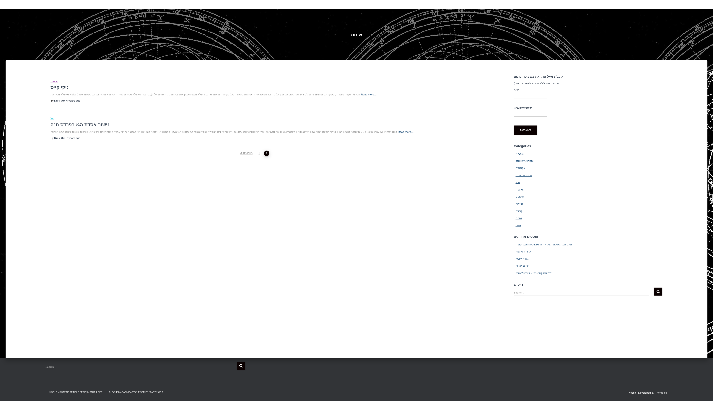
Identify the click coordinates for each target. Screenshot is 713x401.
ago (73, 100)
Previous (247, 153)
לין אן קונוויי (522, 265)
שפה (518, 225)
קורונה (519, 211)
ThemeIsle (661, 392)
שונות (519, 218)
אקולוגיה (520, 168)
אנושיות (54, 81)
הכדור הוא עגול (524, 251)
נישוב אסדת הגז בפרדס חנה (80, 124)
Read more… (369, 94)
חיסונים (520, 196)
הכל (52, 118)
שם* (516, 90)
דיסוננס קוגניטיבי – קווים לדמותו (533, 273)
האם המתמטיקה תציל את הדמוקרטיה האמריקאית (544, 244)
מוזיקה (519, 203)
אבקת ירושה (522, 258)
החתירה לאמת (524, 175)
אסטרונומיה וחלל (525, 160)
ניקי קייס (60, 87)
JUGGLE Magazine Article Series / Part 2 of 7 (136, 392)
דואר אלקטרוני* (523, 107)
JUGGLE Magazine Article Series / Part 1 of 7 (75, 392)
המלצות (520, 189)
